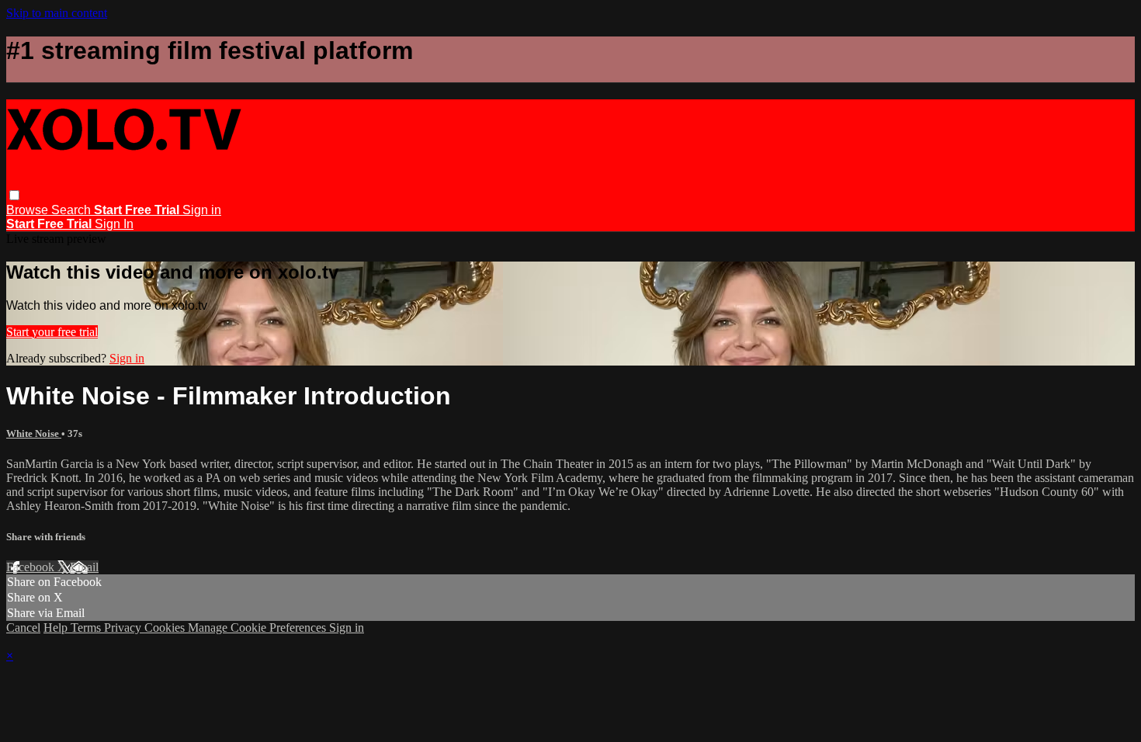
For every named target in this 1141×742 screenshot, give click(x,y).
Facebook (31, 567)
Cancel (23, 627)
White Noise (33, 433)
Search (72, 210)
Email (84, 567)
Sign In (114, 224)
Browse (28, 210)
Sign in (201, 210)
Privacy (124, 627)
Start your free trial (52, 331)
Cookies (166, 627)
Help (57, 627)
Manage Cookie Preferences (258, 627)
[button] (14, 195)
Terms (87, 627)
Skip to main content (56, 12)
